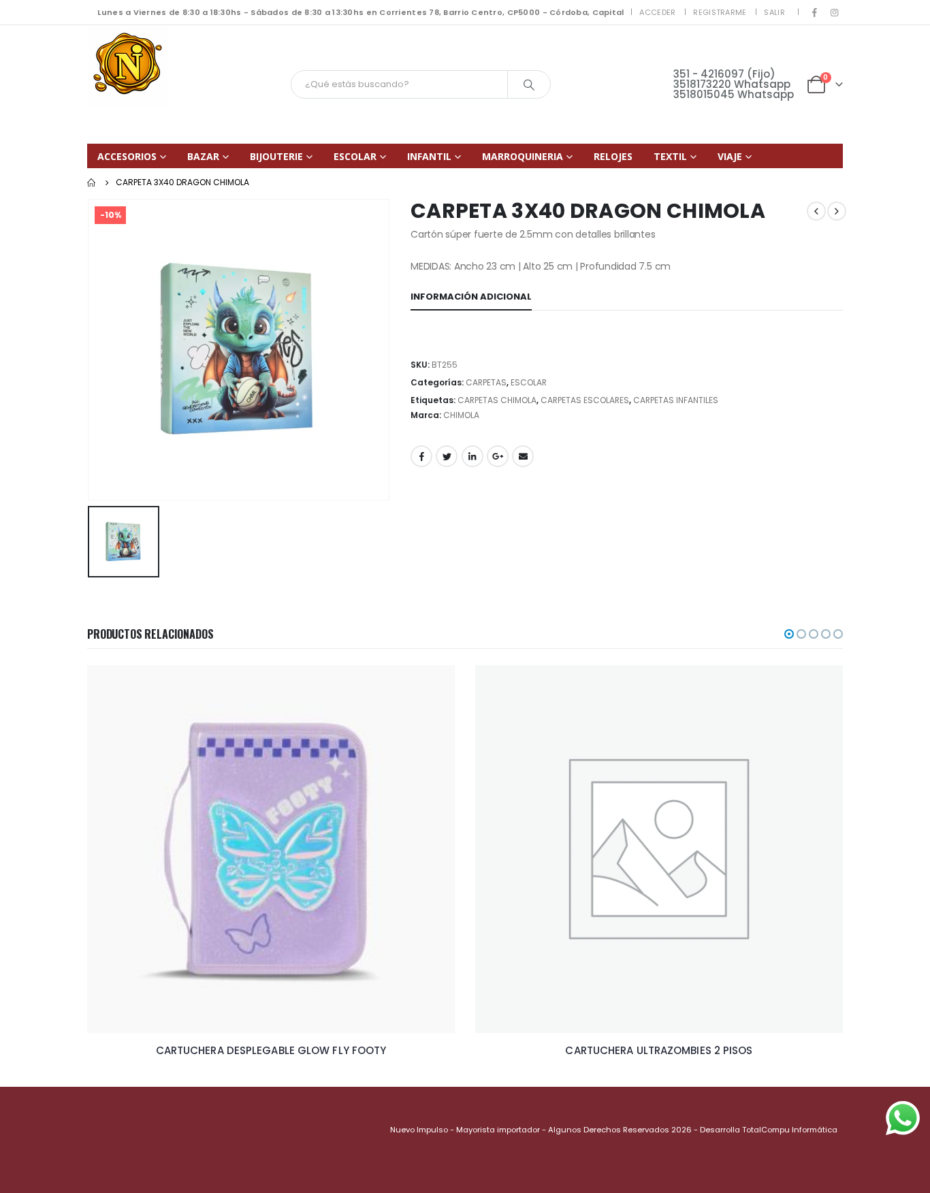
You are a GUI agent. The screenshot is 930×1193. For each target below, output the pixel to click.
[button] (789, 634)
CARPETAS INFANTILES (675, 400)
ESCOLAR (355, 156)
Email (523, 456)
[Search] (529, 84)
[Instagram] (834, 12)
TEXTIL (670, 156)
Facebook (421, 456)
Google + (498, 456)
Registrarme (719, 12)
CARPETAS (486, 382)
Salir (774, 12)
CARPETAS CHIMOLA (497, 400)
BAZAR (203, 156)
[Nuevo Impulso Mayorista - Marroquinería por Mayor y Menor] (128, 66)
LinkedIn (472, 456)
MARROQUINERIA (522, 156)
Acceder (657, 12)
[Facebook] (815, 12)
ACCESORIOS (127, 156)
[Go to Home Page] (92, 182)
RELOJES (613, 156)
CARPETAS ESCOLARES (585, 400)
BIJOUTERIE (276, 156)
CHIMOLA (461, 415)
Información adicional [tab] (471, 296)
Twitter (447, 456)
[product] (271, 849)
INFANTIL (429, 156)
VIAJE (730, 156)
